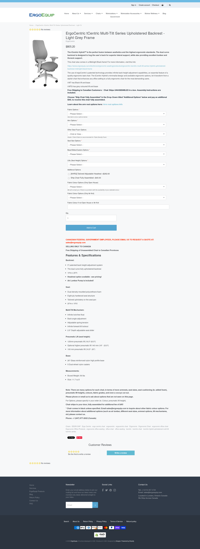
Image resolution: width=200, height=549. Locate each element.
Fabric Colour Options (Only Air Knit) (80, 194)
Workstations (111, 13)
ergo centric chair (98, 426)
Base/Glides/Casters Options (78, 150)
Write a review (121, 453)
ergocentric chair (122, 426)
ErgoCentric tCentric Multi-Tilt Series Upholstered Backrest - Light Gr (59, 25)
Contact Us (33, 500)
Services (87, 13)
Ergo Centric (86, 426)
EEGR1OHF (76, 426)
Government (115, 16)
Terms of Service (116, 521)
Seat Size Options (74, 141)
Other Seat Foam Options (76, 130)
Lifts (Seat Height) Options (77, 161)
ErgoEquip (74, 541)
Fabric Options (72, 110)
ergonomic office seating (96, 429)
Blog (164, 13)
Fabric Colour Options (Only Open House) (82, 183)
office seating (120, 429)
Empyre (118, 541)
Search (66, 521)
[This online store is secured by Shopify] (100, 536)
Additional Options (74, 170)
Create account (144, 5)
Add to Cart (91, 227)
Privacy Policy (102, 521)
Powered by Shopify (127, 541)
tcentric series (71, 431)
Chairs (98, 13)
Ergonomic (133, 426)
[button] (35, 29)
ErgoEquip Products (37, 491)
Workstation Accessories (130, 13)
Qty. (67, 213)
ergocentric (110, 426)
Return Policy (34, 497)
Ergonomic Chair (145, 426)
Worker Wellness (151, 13)
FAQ (31, 503)
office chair (110, 429)
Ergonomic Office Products (75, 429)
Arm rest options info (113, 104)
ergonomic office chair (160, 426)
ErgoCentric (70, 41)
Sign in (133, 5)
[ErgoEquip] (41, 15)
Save (80, 437)
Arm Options (72, 121)
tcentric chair (137, 429)
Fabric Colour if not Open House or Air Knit (83, 203)
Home (66, 13)
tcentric (128, 429)
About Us (75, 13)
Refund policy (131, 521)
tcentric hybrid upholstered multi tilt (156, 429)
